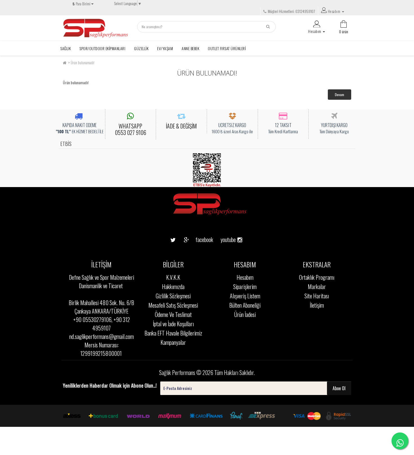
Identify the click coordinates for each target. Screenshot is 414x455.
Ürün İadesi (245, 314)
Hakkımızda (173, 286)
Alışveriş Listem (245, 296)
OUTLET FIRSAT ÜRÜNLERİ (227, 48)
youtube (226, 230)
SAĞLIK (65, 48)
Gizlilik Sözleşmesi (173, 296)
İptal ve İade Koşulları (173, 323)
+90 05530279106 (92, 319)
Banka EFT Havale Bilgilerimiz (173, 333)
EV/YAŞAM (165, 48)
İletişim (317, 305)
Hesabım (245, 277)
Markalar (317, 286)
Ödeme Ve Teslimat (173, 314)
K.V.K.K (173, 277)
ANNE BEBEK (190, 48)
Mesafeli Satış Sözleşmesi (173, 305)
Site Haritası (316, 296)
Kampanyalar (173, 342)
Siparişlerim (245, 286)
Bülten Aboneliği (245, 305)
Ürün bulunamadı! (82, 62)
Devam (339, 94)
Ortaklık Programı (316, 277)
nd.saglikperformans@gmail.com (101, 336)
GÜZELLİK (141, 48)
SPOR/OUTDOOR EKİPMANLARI (102, 48)
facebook (200, 239)
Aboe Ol (339, 388)
